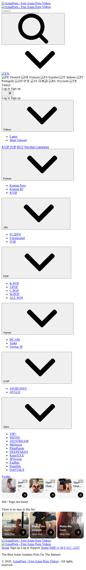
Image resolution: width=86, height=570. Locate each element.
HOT (20, 147)
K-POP (14, 283)
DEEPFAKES (19, 452)
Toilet (13, 343)
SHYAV (15, 437)
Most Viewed (18, 140)
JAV (6, 227)
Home (5, 547)
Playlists (30, 147)
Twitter (6, 476)
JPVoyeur (16, 459)
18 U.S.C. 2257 (70, 547)
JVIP (13, 147)
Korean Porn (18, 185)
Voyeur (7, 332)
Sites (6, 426)
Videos (7, 129)
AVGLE (15, 392)
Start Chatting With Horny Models (50, 484)
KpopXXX (17, 455)
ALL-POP (16, 297)
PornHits (15, 466)
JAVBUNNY (18, 388)
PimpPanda (17, 448)
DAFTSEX (17, 470)
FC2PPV (15, 234)
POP (6, 276)
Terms (45, 547)
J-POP (14, 287)
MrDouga (16, 444)
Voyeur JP (16, 346)
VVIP (6, 381)
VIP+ (13, 434)
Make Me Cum (10, 528)
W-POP (14, 294)
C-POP (14, 290)
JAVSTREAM (19, 441)
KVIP (5, 147)
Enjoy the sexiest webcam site (39, 528)
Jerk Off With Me (21, 484)
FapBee (14, 462)
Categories (42, 147)
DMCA (54, 547)
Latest (13, 136)
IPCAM (15, 339)
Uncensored (17, 238)
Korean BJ (16, 189)
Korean (7, 178)
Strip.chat (22, 490)
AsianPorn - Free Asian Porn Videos (36, 561)
